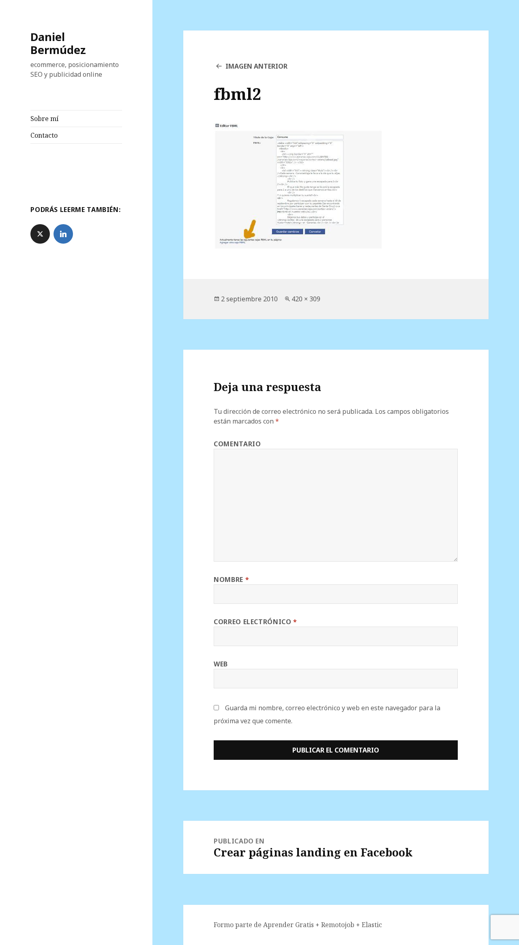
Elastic (372, 924)
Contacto (44, 135)
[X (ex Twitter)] (40, 234)
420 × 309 (306, 298)
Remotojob (338, 924)
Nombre (231, 579)
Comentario (237, 443)
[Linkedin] (63, 234)
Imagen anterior (256, 66)
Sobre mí (44, 118)
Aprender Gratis (289, 924)
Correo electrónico (255, 621)
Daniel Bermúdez (58, 43)
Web (221, 664)
